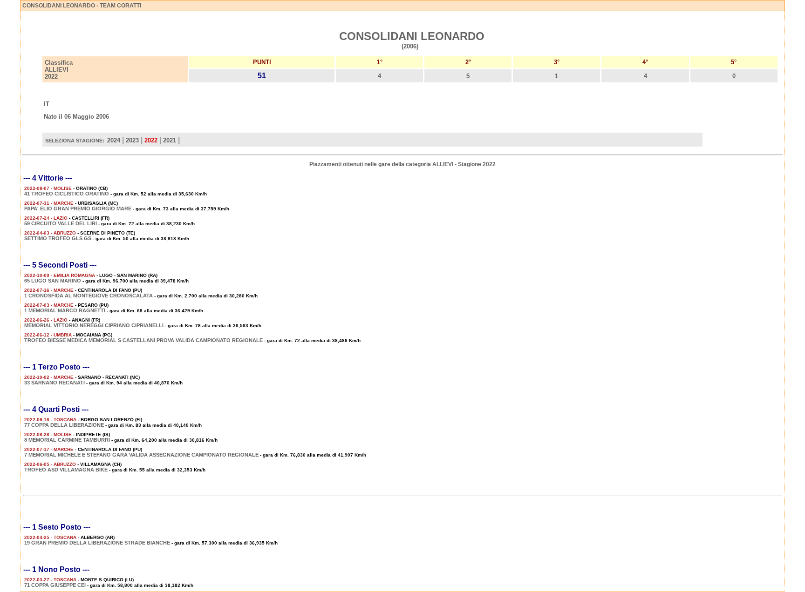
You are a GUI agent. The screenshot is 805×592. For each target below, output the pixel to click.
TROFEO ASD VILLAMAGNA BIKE (66, 469)
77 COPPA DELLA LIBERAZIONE (64, 425)
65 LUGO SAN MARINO (52, 280)
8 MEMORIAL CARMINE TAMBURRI (67, 440)
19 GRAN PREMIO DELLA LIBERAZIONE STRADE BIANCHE (97, 542)
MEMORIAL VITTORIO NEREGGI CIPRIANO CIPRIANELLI (94, 325)
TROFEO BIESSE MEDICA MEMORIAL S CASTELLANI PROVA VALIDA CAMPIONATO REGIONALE (143, 340)
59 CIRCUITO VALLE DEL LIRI (60, 223)
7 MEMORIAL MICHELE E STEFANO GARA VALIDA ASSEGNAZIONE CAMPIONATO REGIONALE (141, 454)
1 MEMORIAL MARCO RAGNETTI (64, 310)
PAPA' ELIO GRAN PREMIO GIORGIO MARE (77, 208)
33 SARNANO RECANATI (54, 382)
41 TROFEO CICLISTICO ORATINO (66, 193)
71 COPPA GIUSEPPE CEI (55, 585)
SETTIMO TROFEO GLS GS (57, 238)
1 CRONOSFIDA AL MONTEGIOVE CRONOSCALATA (88, 295)
